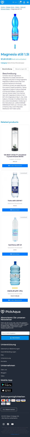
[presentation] (15, 46)
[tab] (7, 69)
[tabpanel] (15, 27)
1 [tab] (15, 46)
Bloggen (3, 373)
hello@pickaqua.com (14, 434)
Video (2, 376)
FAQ (2, 355)
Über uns (4, 369)
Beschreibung (7, 69)
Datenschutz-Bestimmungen (10, 349)
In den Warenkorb (16, 165)
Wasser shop (10, 7)
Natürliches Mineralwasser (16, 63)
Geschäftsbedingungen (8, 352)
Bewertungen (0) (21, 69)
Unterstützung (6, 358)
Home (3, 7)
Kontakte (4, 361)
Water (17, 7)
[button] (27, 2)
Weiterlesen (16, 210)
